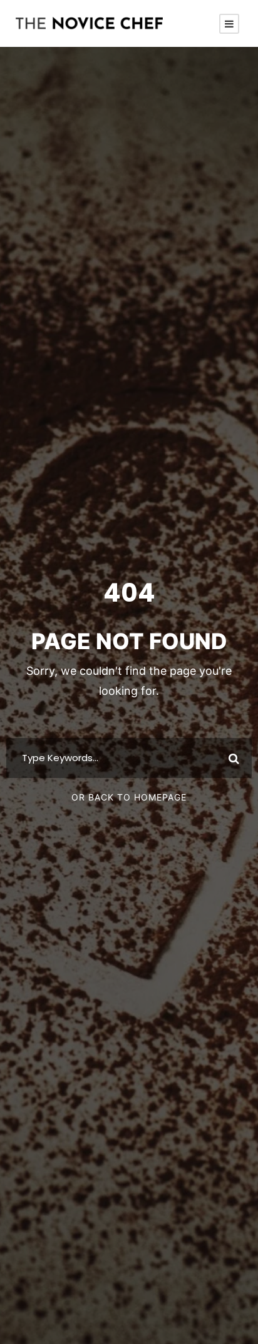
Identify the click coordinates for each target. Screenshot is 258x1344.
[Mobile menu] (229, 24)
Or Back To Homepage (129, 797)
